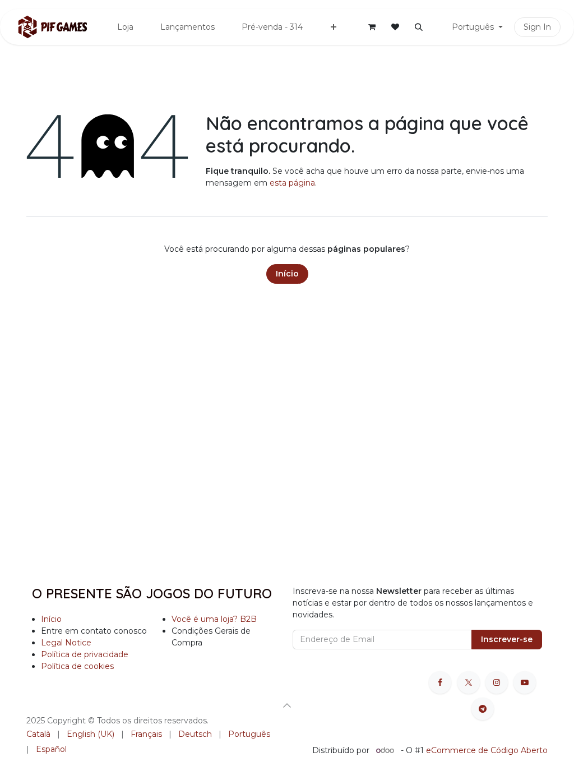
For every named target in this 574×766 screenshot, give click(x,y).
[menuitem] (125, 27)
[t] (482, 709)
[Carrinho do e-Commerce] (371, 27)
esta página (292, 183)
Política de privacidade (84, 654)
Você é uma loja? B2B (214, 619)
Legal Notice (66, 643)
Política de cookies (77, 666)
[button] (418, 27)
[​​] (436, 27)
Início (287, 274)
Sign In (537, 27)
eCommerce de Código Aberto (487, 750)
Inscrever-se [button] (507, 639)
